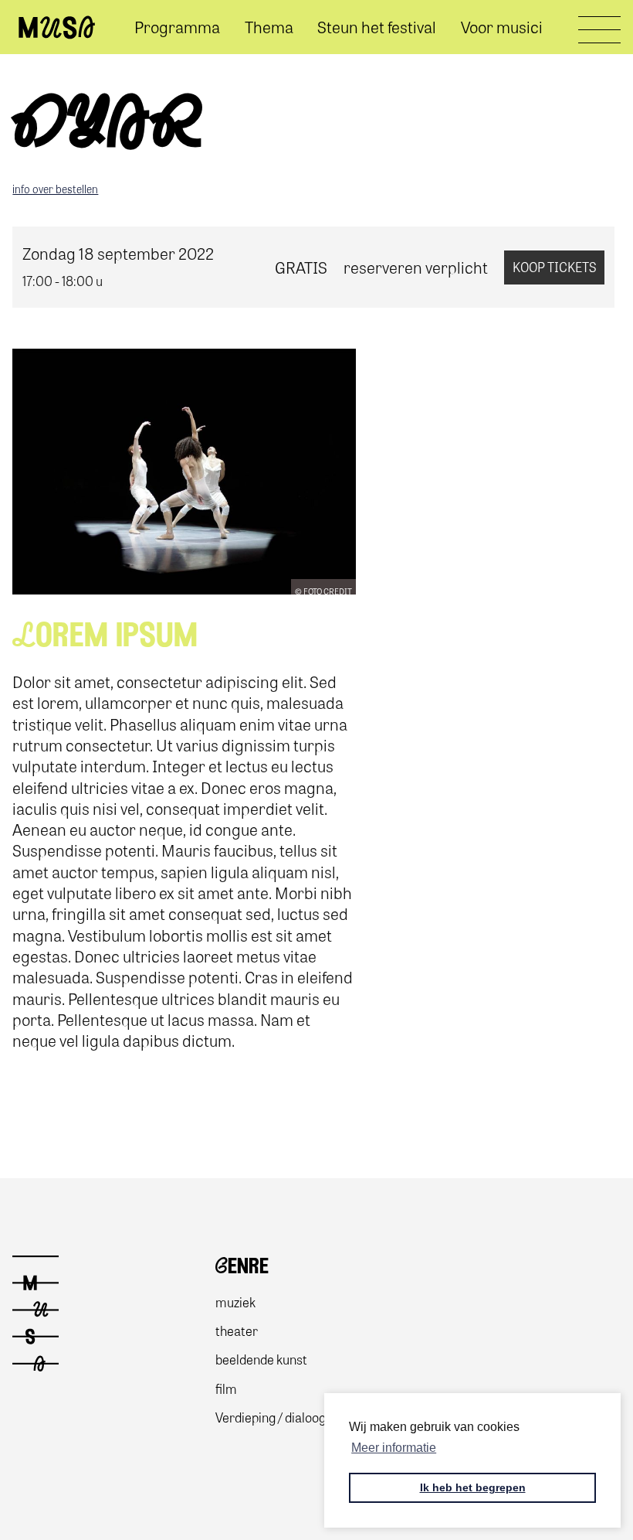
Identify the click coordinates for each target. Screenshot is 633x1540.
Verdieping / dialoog (270, 1416)
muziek (235, 1301)
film (226, 1388)
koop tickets (555, 266)
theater (236, 1330)
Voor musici (502, 26)
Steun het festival (376, 26)
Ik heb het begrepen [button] (473, 1487)
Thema (269, 26)
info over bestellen (55, 188)
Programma (177, 26)
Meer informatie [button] (393, 1447)
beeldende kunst (261, 1358)
